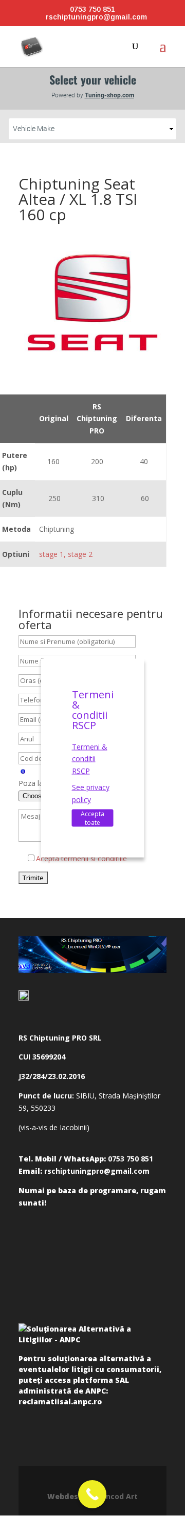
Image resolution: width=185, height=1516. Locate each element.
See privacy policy (90, 793)
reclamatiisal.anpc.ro (60, 1401)
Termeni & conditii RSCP (89, 758)
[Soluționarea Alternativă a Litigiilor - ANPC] (92, 1336)
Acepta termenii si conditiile (81, 858)
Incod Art (121, 1496)
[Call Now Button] (92, 1494)
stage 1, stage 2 (65, 554)
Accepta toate (92, 818)
